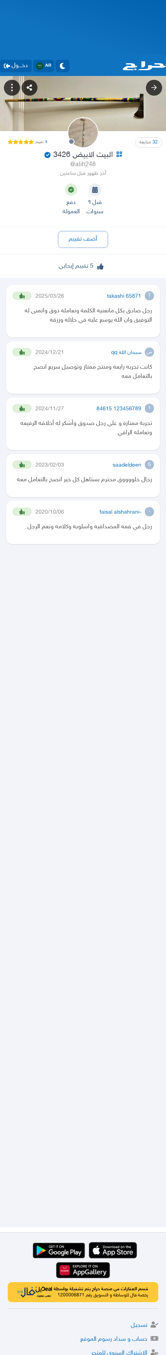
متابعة (148, 142)
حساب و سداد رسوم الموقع (113, 1339)
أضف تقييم (83, 239)
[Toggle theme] (62, 66)
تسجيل (139, 1325)
